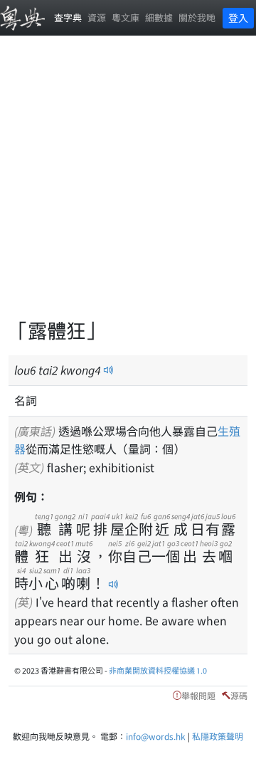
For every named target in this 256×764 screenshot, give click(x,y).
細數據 (159, 17)
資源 (96, 17)
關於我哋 (196, 17)
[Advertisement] (128, 185)
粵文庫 (125, 17)
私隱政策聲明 (217, 736)
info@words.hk (156, 736)
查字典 (68, 17)
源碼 (238, 695)
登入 (238, 18)
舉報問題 (198, 695)
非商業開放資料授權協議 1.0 (158, 670)
